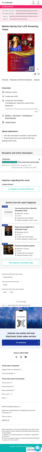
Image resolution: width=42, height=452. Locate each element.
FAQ (3, 398)
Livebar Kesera (10, 122)
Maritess (8, 115)
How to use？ (6, 394)
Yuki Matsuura (27, 115)
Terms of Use (6, 416)
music (5, 292)
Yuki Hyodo (17, 115)
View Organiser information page (21, 263)
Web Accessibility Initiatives (10, 406)
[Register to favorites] (38, 74)
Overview (5, 80)
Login (38, 3)
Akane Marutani (10, 118)
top (4, 305)
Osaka (5, 284)
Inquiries (37, 80)
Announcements (7, 386)
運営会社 (4, 420)
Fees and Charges (7, 373)
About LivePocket (7, 390)
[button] (21, 163)
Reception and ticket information (21, 80)
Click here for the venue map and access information (21, 110)
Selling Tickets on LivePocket (11, 369)
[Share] (34, 74)
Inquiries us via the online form (22, 189)
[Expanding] (21, 52)
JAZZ (11, 292)
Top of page (22, 301)
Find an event (6, 382)
